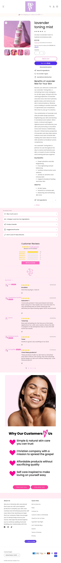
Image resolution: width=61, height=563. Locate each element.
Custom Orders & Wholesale (40, 515)
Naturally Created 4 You (13, 560)
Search (34, 529)
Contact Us (35, 511)
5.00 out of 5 (34, 247)
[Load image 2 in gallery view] (14, 52)
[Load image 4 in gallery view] (27, 52)
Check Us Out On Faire (38, 518)
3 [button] (30, 368)
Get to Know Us (36, 504)
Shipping (36, 42)
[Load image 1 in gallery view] (7, 52)
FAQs (33, 508)
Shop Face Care (21, 487)
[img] (25, 285)
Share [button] (38, 205)
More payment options (46, 67)
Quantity (36, 50)
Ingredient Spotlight (37, 522)
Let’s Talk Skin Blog (37, 525)
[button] (3, 6)
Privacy (34, 536)
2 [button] (28, 368)
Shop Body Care (39, 487)
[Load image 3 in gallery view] (20, 52)
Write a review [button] (30, 263)
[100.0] (30, 272)
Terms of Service (36, 532)
